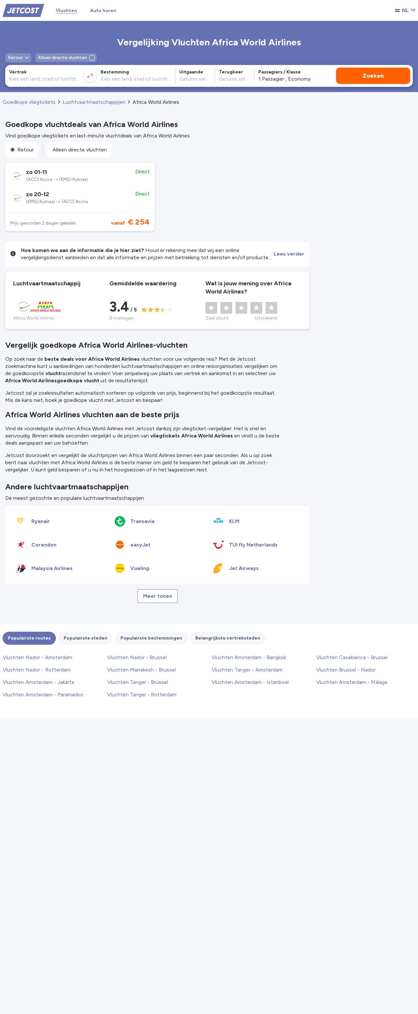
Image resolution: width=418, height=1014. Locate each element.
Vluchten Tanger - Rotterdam (141, 694)
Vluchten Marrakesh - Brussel (141, 670)
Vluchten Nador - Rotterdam (37, 670)
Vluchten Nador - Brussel (137, 657)
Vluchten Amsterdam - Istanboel (250, 682)
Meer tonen (157, 596)
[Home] (23, 10)
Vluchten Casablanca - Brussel (352, 657)
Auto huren (103, 10)
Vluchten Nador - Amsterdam (37, 657)
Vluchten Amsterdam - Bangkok (249, 657)
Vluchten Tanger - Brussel (137, 682)
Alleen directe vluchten (80, 150)
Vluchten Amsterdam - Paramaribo (43, 694)
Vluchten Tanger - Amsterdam (247, 670)
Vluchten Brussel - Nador (346, 670)
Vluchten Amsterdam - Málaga (351, 682)
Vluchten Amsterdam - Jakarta (38, 682)
